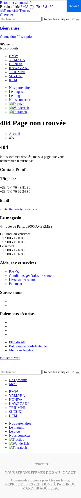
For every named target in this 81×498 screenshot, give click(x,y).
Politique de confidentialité (28, 346)
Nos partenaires (20, 88)
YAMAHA (17, 60)
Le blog (14, 96)
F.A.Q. (14, 272)
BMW (13, 56)
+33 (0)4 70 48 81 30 (38, 7)
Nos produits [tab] (18, 380)
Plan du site (17, 342)
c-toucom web (10, 358)
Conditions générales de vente (30, 276)
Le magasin (17, 92)
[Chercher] (77, 20)
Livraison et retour (22, 280)
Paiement (15, 284)
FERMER (73, 5)
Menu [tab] (13, 384)
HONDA (15, 64)
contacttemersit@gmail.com (19, 209)
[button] (6, 15)
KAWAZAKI (19, 68)
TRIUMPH (17, 72)
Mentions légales (21, 350)
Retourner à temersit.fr (16, 2)
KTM (13, 80)
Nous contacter (19, 100)
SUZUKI (15, 76)
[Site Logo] (16, 11)
